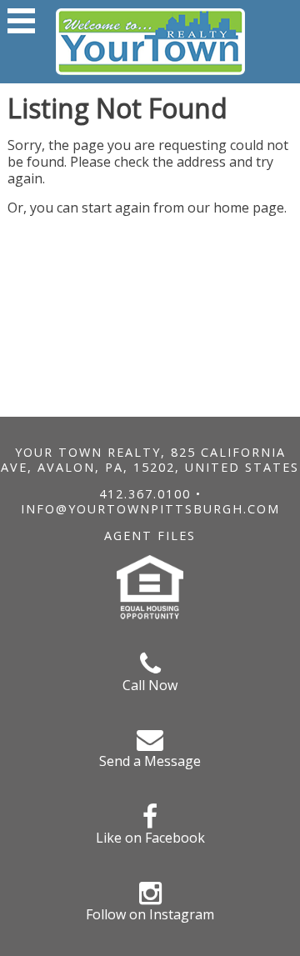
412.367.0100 (145, 494)
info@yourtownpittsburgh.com (150, 509)
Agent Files (150, 535)
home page (248, 207)
